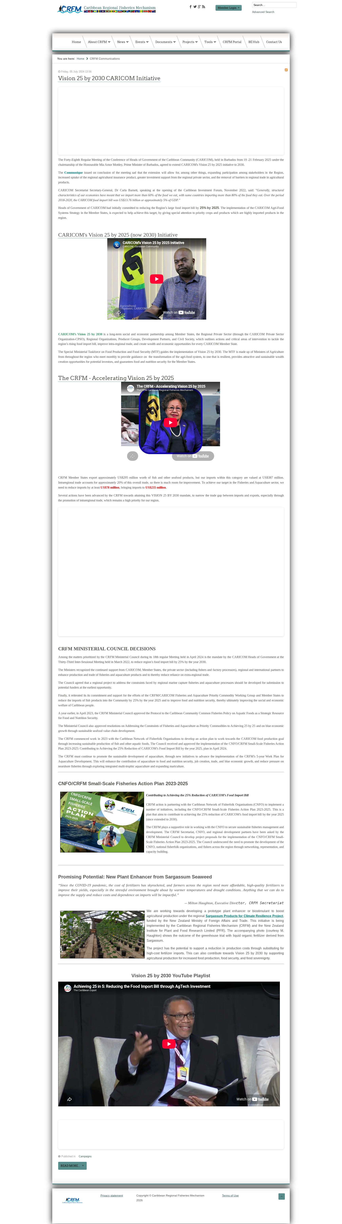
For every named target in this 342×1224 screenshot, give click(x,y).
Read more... (70, 1165)
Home (80, 58)
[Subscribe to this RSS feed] (286, 69)
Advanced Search (263, 11)
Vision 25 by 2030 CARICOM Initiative (109, 78)
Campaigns (85, 1156)
